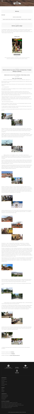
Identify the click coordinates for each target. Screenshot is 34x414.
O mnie (3, 380)
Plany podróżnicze (5, 396)
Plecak (3, 391)
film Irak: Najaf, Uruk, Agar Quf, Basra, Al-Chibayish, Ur (10, 405)
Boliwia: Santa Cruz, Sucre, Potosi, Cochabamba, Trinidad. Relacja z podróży (17, 19)
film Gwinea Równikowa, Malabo (7, 402)
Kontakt (3, 385)
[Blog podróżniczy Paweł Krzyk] (17, 4)
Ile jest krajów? (4, 397)
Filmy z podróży (4, 384)
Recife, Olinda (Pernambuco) (15, 355)
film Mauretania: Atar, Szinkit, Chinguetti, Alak (9, 403)
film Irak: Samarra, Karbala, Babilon (7, 406)
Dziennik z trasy (4, 381)
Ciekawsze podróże (5, 395)
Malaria (3, 390)
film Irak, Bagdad (4, 407)
